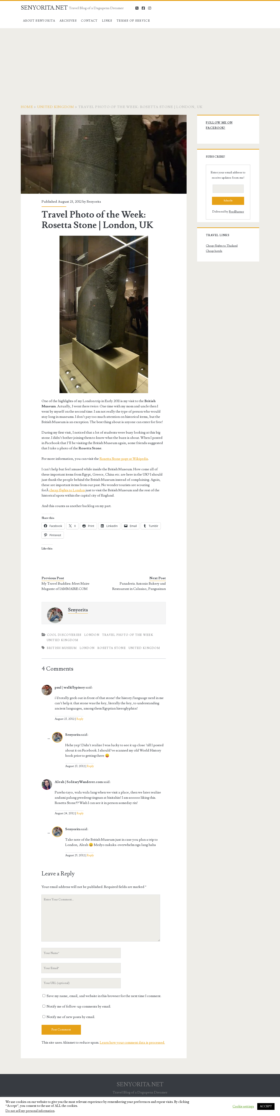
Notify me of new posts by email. (71, 1017)
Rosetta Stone (111, 648)
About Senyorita (39, 21)
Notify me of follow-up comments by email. (79, 1006)
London (91, 635)
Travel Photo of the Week (127, 635)
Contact (89, 21)
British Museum (62, 648)
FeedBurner (236, 211)
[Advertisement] (140, 61)
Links (107, 21)
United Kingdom (55, 107)
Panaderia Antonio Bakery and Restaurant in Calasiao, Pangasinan (139, 586)
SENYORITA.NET (44, 8)
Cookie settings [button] (243, 1107)
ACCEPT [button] (266, 1106)
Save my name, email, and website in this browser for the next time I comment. (104, 996)
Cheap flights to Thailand (222, 246)
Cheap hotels (214, 251)
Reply (79, 719)
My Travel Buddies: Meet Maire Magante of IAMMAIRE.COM (65, 586)
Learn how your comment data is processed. (132, 1042)
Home (27, 107)
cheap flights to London (67, 490)
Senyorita (94, 201)
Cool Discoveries (64, 635)
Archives (68, 21)
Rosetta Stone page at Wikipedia (124, 459)
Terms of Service (133, 21)
